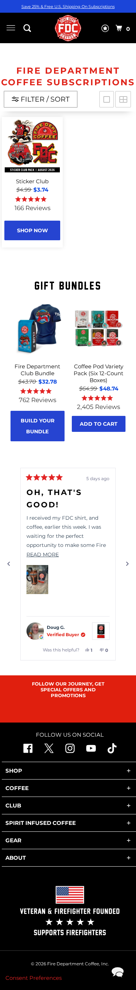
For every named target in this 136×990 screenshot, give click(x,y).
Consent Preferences (33, 977)
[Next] (127, 564)
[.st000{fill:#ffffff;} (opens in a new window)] (28, 751)
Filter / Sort (44, 99)
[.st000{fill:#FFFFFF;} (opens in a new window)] (49, 751)
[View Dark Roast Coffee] (101, 631)
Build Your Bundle (37, 426)
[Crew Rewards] (105, 30)
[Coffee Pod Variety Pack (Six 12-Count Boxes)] (98, 328)
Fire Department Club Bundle (37, 370)
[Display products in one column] (106, 99)
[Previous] (8, 564)
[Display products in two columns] (123, 99)
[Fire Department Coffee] (68, 28)
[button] (37, 579)
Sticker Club (32, 181)
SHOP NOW (32, 230)
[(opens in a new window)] (112, 751)
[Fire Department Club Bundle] (37, 328)
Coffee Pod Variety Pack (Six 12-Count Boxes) (98, 373)
